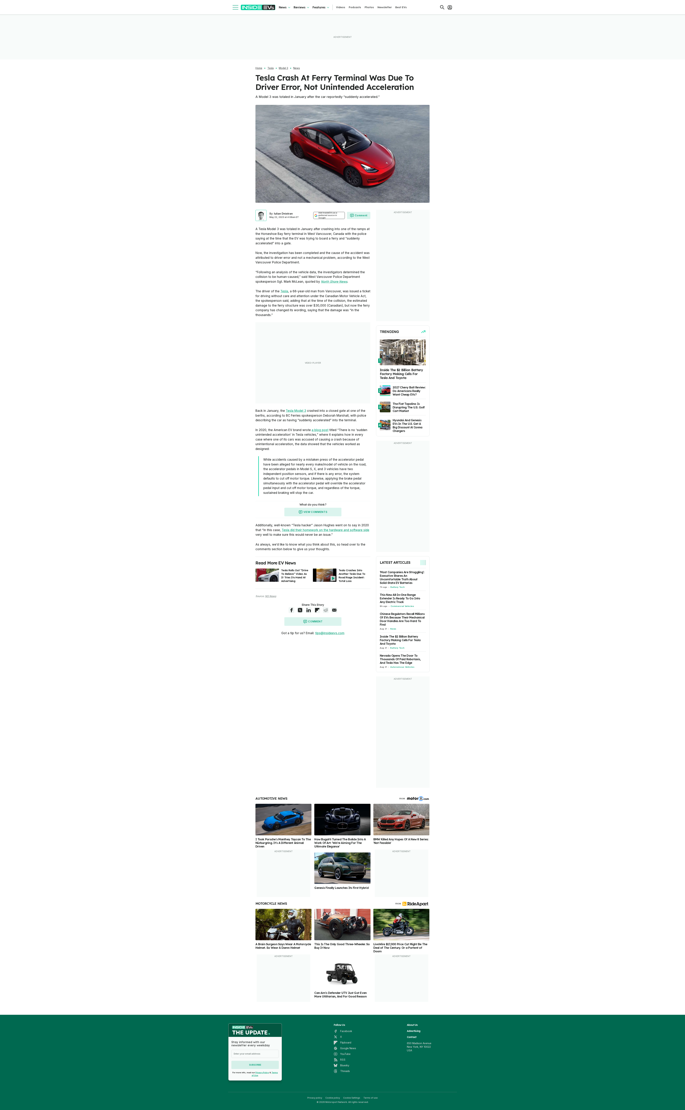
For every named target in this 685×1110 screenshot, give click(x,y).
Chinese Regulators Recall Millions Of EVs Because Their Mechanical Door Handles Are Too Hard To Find (402, 619)
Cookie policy (332, 1097)
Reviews (299, 7)
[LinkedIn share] (308, 610)
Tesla (270, 68)
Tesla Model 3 (296, 411)
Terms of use (370, 1097)
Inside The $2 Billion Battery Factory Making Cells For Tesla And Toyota (400, 640)
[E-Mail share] (334, 610)
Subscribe (255, 1064)
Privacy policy (314, 1097)
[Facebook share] (291, 610)
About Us (412, 1025)
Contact (412, 1037)
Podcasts (355, 7)
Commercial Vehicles (402, 606)
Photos (369, 7)
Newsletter (384, 7)
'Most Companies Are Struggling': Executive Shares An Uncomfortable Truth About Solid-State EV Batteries (402, 577)
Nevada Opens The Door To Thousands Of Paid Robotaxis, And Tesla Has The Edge (400, 659)
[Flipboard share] (317, 610)
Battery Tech (397, 587)
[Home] (258, 7)
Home (258, 68)
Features (319, 7)
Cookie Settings (351, 1097)
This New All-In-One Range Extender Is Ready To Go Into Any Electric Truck (400, 598)
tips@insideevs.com (329, 633)
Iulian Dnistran (283, 213)
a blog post (320, 430)
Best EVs (401, 7)
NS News (270, 596)
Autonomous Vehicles (402, 667)
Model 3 (283, 68)
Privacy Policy (262, 1072)
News (282, 7)
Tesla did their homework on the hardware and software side (325, 530)
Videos (340, 7)
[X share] (300, 610)
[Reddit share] (326, 610)
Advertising (413, 1031)
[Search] (442, 7)
